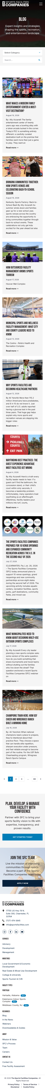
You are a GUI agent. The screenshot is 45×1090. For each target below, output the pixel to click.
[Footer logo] (13, 903)
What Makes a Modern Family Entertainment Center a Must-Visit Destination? (21, 107)
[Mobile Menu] (41, 4)
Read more (11, 147)
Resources (6, 1011)
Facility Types (7, 985)
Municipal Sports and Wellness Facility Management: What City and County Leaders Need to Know (22, 328)
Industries (6, 958)
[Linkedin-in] (16, 932)
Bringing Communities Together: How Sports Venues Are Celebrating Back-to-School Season (22, 187)
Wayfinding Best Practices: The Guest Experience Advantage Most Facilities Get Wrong (22, 464)
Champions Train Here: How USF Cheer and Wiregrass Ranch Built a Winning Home (21, 719)
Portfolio (5, 990)
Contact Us (6, 1057)
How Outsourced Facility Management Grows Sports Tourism (19, 271)
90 (35, 778)
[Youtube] (22, 932)
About (4, 1034)
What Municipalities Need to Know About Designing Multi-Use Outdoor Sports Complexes (22, 637)
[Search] (39, 60)
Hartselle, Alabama (10, 995)
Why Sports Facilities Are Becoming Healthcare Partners (21, 387)
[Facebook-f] (10, 932)
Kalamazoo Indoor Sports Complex (14, 1000)
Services (5, 938)
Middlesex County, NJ (12, 1005)
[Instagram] (4, 932)
